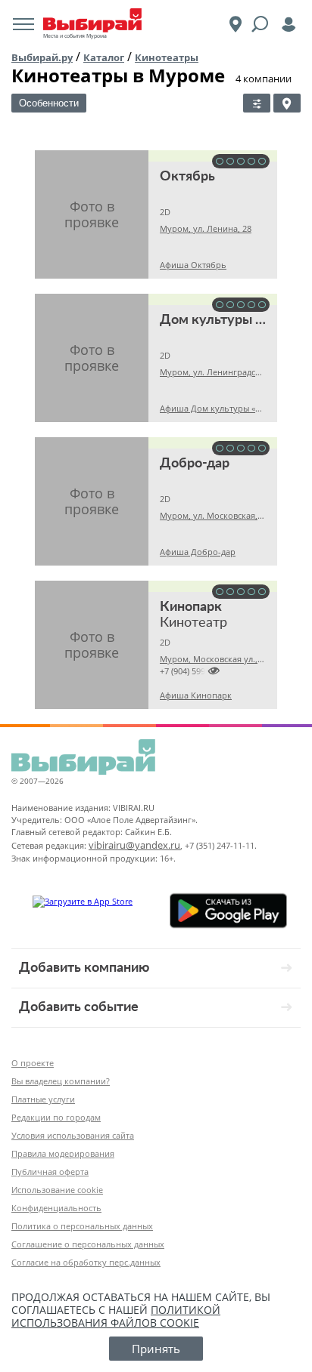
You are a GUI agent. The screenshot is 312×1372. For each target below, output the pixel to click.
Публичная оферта (50, 1171)
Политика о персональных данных (82, 1226)
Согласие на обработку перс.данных (86, 1262)
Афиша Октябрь (193, 264)
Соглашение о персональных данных (87, 1244)
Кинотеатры (166, 57)
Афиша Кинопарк (196, 695)
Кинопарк (191, 607)
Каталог (103, 57)
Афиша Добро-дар (198, 551)
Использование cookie (57, 1189)
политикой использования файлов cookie (115, 1316)
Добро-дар (194, 463)
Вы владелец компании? (60, 1081)
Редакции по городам (56, 1117)
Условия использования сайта (72, 1135)
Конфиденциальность (56, 1207)
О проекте (32, 1062)
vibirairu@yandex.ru (134, 845)
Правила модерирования (62, 1153)
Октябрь (187, 176)
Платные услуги (43, 1099)
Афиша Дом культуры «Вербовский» (234, 408)
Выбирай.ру (42, 57)
